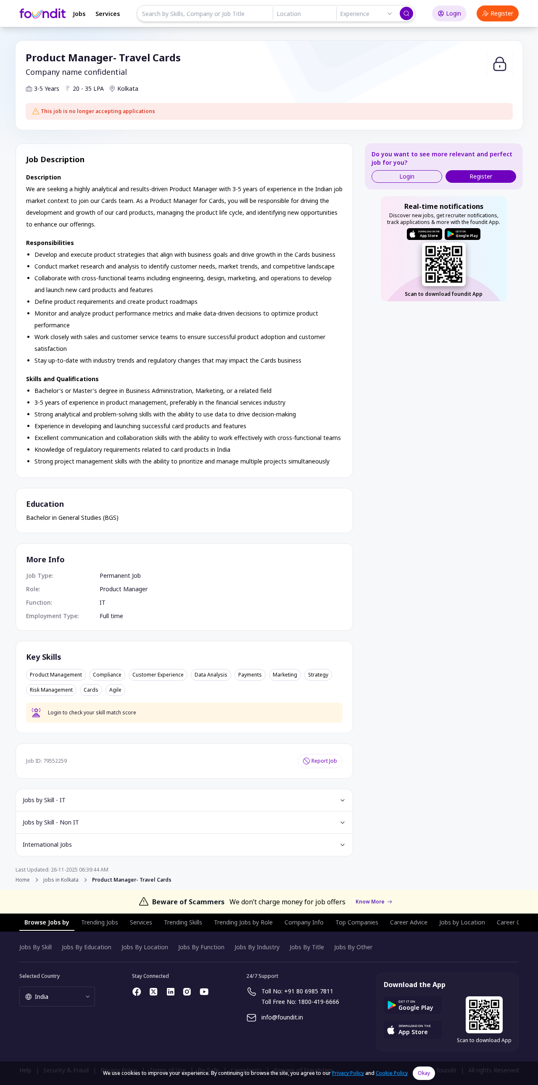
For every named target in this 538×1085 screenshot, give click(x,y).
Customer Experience (158, 675)
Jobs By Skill (35, 947)
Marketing (285, 675)
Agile (115, 690)
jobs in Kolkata (61, 880)
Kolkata (127, 88)
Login (453, 13)
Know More (370, 901)
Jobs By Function (201, 947)
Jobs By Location (144, 947)
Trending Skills (183, 922)
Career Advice (408, 922)
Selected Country (39, 976)
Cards (91, 690)
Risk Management (51, 690)
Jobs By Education (86, 947)
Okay (424, 1073)
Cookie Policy (392, 1073)
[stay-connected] (137, 992)
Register (502, 13)
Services (107, 14)
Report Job (324, 760)
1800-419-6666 (318, 1002)
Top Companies (356, 922)
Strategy (318, 675)
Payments (250, 675)
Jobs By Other (353, 947)
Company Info (304, 922)
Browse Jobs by (46, 922)
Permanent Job (120, 575)
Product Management (56, 675)
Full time (111, 616)
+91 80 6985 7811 (308, 991)
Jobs (79, 14)
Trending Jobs (99, 922)
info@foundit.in (282, 1017)
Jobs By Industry (257, 947)
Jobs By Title (307, 947)
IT (102, 602)
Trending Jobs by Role (243, 922)
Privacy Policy (348, 1073)
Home (23, 879)
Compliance (107, 675)
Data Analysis (211, 675)
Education (45, 504)
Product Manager (124, 589)
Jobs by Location (462, 922)
